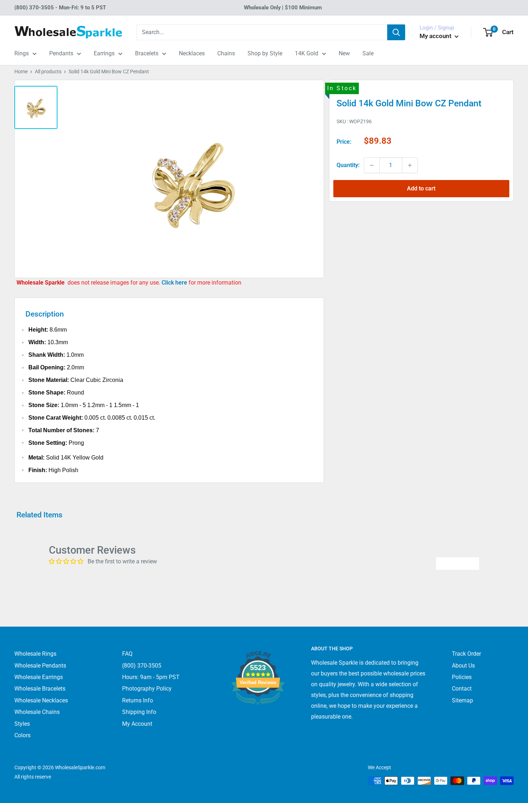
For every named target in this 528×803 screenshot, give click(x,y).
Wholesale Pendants (40, 665)
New (344, 53)
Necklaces (192, 53)
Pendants (61, 53)
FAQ (127, 653)
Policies (462, 677)
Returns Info (137, 700)
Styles (22, 723)
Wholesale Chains (37, 712)
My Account (137, 723)
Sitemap (462, 700)
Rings (21, 53)
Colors (22, 735)
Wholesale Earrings (38, 677)
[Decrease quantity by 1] (371, 165)
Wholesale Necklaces (41, 700)
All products (48, 71)
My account (436, 36)
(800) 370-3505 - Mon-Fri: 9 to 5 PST (60, 7)
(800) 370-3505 (141, 665)
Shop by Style (264, 53)
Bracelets (146, 53)
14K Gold (306, 53)
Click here (175, 282)
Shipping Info (139, 712)
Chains (226, 53)
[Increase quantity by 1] (409, 165)
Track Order (466, 653)
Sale (368, 53)
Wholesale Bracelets (39, 688)
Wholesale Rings (35, 653)
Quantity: (348, 165)
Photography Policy (147, 688)
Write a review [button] (457, 563)
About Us (463, 665)
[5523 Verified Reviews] (257, 716)
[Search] (396, 32)
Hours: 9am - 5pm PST (151, 677)
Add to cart (421, 188)
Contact (462, 688)
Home (21, 71)
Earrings (104, 53)
